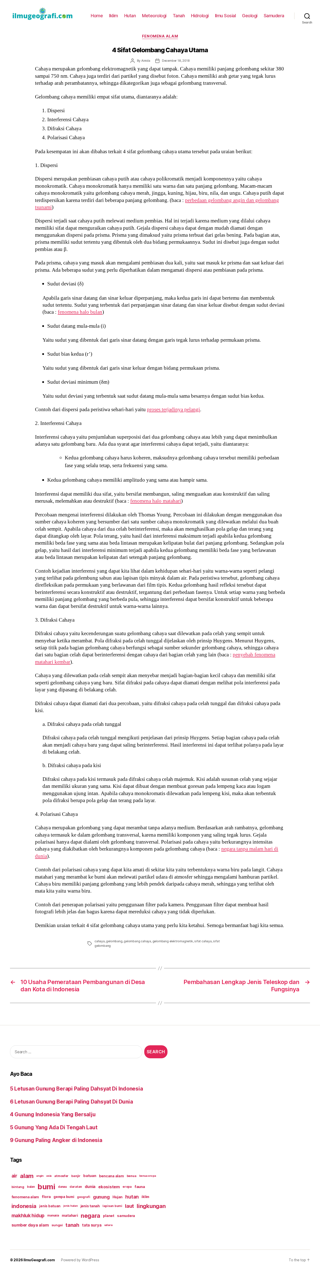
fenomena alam (25, 1197)
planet (108, 1216)
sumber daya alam (30, 1225)
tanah (72, 1225)
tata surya (91, 1225)
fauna (139, 1186)
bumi (46, 1186)
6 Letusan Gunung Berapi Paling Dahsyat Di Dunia (71, 1102)
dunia (90, 1186)
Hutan (130, 15)
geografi (83, 1197)
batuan (89, 1176)
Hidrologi (200, 15)
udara (108, 1225)
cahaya (99, 941)
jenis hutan (70, 1206)
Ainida (145, 60)
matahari (70, 1215)
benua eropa (147, 1176)
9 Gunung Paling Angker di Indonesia (56, 1140)
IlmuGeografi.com (39, 1260)
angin (40, 1176)
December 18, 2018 (176, 60)
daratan (76, 1187)
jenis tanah (90, 1206)
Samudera (274, 15)
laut (129, 1206)
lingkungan (151, 1206)
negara (90, 1215)
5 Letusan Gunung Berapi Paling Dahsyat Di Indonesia (76, 1089)
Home (97, 15)
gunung (101, 1197)
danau (62, 1187)
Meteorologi (154, 15)
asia (49, 1176)
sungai (57, 1225)
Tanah (179, 15)
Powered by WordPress (80, 1260)
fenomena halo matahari (155, 501)
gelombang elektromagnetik (172, 941)
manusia (53, 1215)
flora (46, 1197)
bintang (18, 1187)
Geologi (250, 15)
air (14, 1176)
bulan (31, 1187)
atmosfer (61, 1176)
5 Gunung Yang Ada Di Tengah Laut (53, 1127)
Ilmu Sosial (225, 15)
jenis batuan (49, 1206)
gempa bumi (64, 1197)
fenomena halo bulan (80, 312)
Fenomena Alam (160, 36)
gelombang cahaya (137, 941)
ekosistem (109, 1186)
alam (27, 1176)
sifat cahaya (203, 941)
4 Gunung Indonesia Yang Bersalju (53, 1114)
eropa (127, 1187)
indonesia (24, 1206)
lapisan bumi (112, 1206)
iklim (145, 1197)
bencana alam (111, 1176)
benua (131, 1176)
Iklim (113, 15)
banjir (75, 1176)
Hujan (117, 1197)
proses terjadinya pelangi (173, 409)
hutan (132, 1197)
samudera (126, 1216)
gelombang (114, 941)
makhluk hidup (28, 1216)
